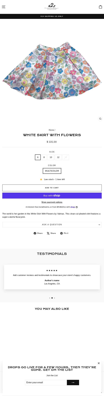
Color (52, 165)
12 (58, 157)
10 (51, 157)
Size (52, 152)
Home (51, 130)
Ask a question (52, 225)
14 (66, 157)
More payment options (52, 202)
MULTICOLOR (52, 171)
